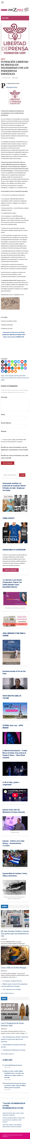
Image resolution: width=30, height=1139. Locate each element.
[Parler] (2, 364)
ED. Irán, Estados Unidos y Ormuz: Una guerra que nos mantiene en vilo (15, 933)
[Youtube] (22, 361)
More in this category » (7, 993)
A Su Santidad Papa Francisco (13, 1065)
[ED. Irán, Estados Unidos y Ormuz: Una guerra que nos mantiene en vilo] (15, 920)
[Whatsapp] (12, 361)
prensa (24, 377)
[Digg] (5, 371)
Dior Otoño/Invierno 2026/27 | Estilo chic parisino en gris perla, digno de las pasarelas (14, 1039)
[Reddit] (25, 364)
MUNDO (4, 906)
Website (3, 431)
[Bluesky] (9, 364)
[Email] (15, 364)
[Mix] (15, 368)
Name (3, 414)
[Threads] (5, 364)
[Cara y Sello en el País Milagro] (15, 956)
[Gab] (22, 368)
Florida (16, 375)
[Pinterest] (5, 368)
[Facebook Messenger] (15, 361)
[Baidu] (2, 371)
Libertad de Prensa (11, 87)
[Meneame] (18, 368)
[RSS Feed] (12, 371)
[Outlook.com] (22, 364)
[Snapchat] (12, 364)
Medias (3, 59)
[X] (2, 361)
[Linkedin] (25, 361)
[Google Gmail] (18, 364)
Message (4, 397)
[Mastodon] (25, 368)
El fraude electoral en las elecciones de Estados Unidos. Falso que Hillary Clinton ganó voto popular (15, 1085)
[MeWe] (12, 368)
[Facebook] (5, 361)
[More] (15, 371)
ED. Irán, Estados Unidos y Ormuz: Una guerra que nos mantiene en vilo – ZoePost (14, 1120)
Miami (10, 377)
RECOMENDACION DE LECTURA (13, 1108)
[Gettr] (9, 368)
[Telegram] (18, 361)
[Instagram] (9, 361)
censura (6, 375)
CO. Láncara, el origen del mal (12, 981)
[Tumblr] (2, 368)
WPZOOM (10, 1136)
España (12, 375)
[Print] (9, 371)
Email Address (6, 423)
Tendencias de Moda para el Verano (14, 1050)
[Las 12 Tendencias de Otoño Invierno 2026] (15, 1012)
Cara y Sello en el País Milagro (13, 968)
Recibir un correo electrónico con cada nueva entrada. (14, 457)
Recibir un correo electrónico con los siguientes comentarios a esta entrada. (14, 448)
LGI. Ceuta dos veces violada (12, 989)
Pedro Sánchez (17, 377)
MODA (4, 998)
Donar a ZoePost (10, 570)
